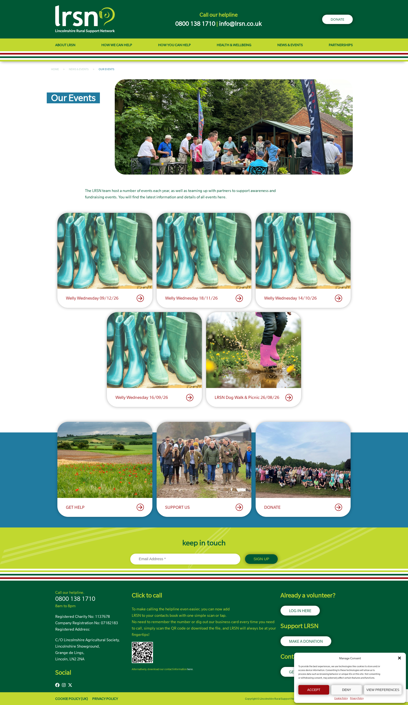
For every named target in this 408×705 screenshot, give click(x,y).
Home (55, 69)
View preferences (382, 690)
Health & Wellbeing (234, 45)
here (190, 669)
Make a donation (306, 641)
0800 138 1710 (75, 598)
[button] (399, 658)
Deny (346, 690)
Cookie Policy (341, 698)
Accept (313, 690)
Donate (337, 19)
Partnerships (341, 45)
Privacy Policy (357, 698)
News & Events (290, 45)
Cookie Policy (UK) (71, 698)
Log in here (300, 610)
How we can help (116, 45)
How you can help (174, 45)
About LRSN (65, 45)
